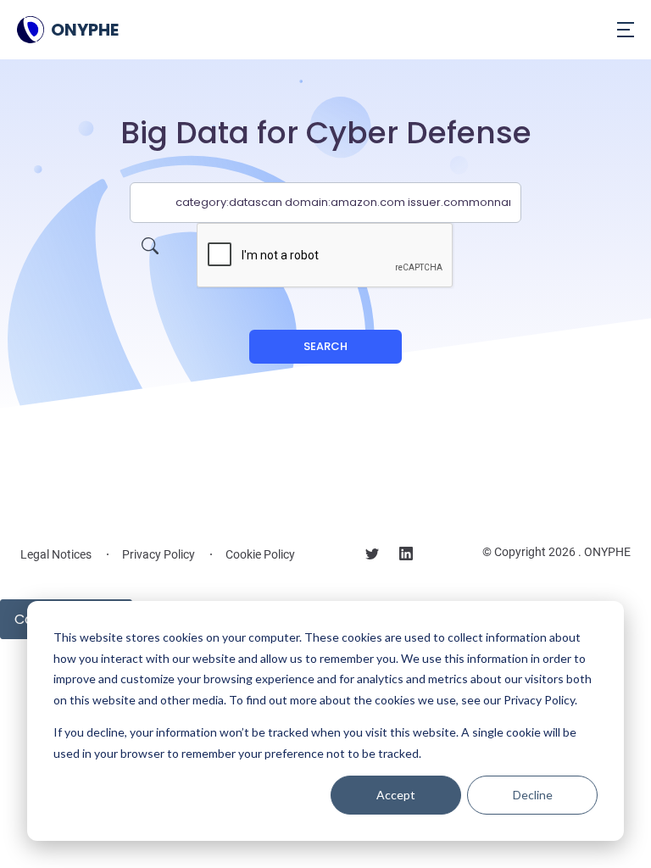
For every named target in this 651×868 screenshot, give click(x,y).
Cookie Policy (260, 554)
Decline (533, 794)
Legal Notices (56, 554)
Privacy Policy (158, 554)
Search (325, 346)
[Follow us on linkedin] (406, 556)
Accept (395, 794)
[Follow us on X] (372, 556)
